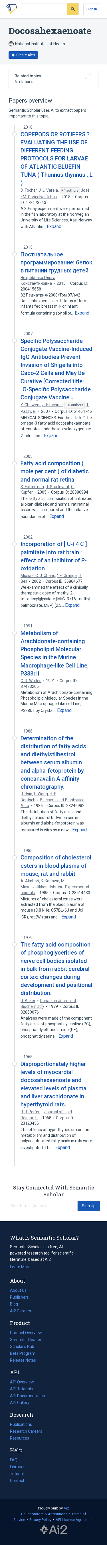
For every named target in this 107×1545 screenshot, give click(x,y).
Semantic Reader (25, 1339)
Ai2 (66, 1508)
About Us (18, 1290)
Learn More (20, 1267)
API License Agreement (75, 1519)
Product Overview (26, 1332)
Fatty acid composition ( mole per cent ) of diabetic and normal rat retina (55, 471)
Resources (19, 1439)
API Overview (22, 1382)
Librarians (19, 1466)
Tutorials (18, 1473)
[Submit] (72, 9)
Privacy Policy (40, 1519)
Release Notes (23, 1360)
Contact (17, 1480)
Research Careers (26, 1432)
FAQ (13, 1460)
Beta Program (22, 1353)
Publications (21, 1425)
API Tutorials (21, 1389)
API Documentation (27, 1396)
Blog (16, 1305)
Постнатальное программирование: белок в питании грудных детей (56, 262)
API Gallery (19, 1402)
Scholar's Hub (22, 1346)
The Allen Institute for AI (53, 1530)
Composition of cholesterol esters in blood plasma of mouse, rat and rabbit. (56, 865)
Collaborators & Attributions (44, 1514)
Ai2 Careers (20, 1311)
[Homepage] (11, 9)
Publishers (19, 1297)
